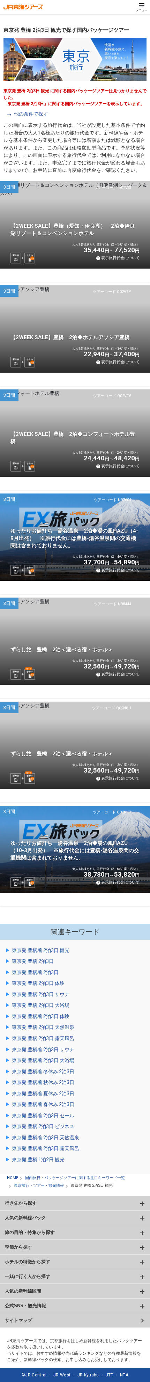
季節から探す (18, 1247)
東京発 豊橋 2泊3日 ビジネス (43, 1126)
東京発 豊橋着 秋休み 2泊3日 (43, 1082)
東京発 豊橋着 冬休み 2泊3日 (43, 1071)
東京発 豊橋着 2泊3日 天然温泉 (45, 1137)
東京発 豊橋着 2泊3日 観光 (40, 950)
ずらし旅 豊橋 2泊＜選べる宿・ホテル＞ (61, 649)
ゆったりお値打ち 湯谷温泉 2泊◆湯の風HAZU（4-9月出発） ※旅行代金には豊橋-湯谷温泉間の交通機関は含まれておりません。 (74, 538)
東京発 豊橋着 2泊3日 (35, 972)
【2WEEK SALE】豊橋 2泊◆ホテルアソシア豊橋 (70, 337)
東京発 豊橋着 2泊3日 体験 (40, 1016)
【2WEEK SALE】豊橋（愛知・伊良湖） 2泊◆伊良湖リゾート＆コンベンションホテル (72, 229)
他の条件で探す (31, 114)
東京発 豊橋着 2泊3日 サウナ (43, 1049)
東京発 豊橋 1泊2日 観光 (38, 1159)
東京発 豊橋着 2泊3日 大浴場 (43, 1060)
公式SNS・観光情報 (25, 1305)
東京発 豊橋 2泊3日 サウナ (40, 994)
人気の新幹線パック (25, 1217)
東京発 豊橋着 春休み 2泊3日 (43, 1104)
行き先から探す (21, 1203)
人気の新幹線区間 (23, 1291)
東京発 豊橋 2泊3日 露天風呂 (43, 1038)
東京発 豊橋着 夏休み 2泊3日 (43, 1093)
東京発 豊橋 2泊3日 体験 (38, 983)
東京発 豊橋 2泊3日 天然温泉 (43, 1027)
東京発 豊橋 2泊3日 (33, 961)
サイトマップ (18, 1320)
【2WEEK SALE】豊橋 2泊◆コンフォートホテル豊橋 (72, 438)
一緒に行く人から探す (27, 1276)
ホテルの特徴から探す (27, 1261)
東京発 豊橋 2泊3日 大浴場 (40, 1005)
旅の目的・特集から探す (30, 1232)
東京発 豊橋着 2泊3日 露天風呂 (45, 1148)
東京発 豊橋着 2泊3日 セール (43, 1115)
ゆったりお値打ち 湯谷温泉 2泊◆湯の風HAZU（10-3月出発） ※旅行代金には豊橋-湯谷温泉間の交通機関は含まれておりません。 (74, 850)
